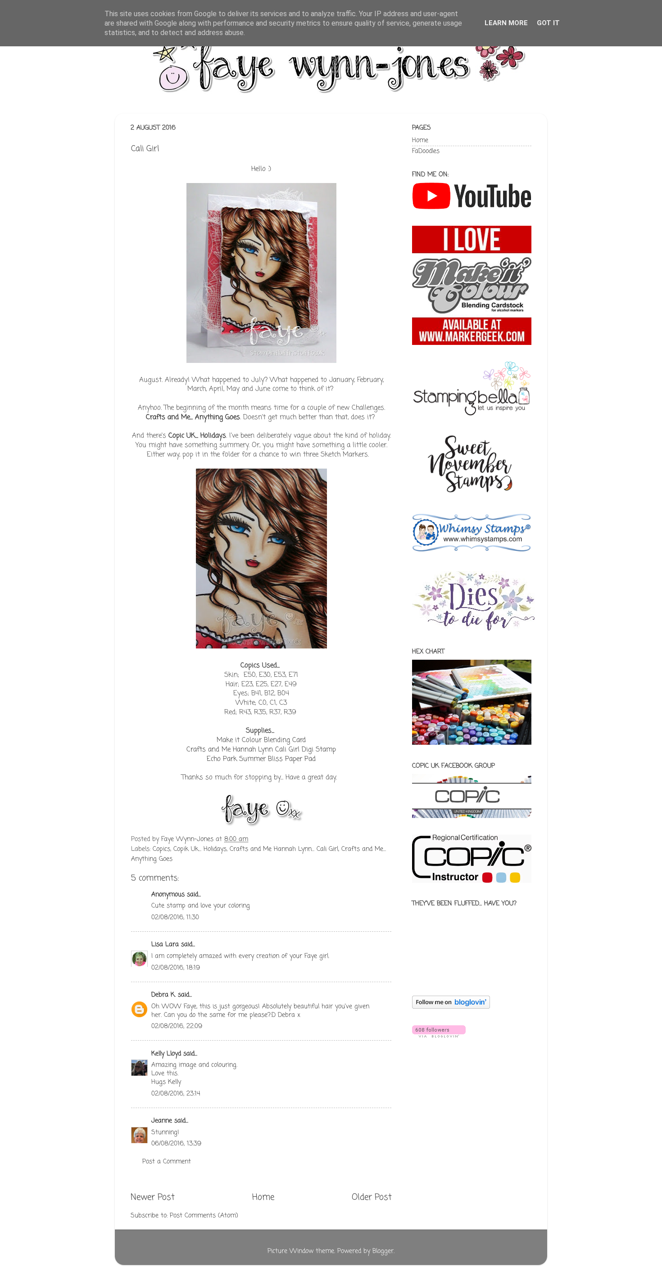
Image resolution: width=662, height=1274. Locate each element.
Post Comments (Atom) (204, 1215)
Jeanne (161, 1121)
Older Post (372, 1197)
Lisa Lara (165, 944)
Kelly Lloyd (166, 1054)
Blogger (383, 1251)
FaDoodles (426, 151)
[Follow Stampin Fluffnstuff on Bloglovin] (451, 1007)
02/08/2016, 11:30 (175, 917)
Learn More (506, 23)
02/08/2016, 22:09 (176, 1026)
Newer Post (153, 1197)
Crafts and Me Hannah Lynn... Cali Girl (284, 849)
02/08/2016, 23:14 (175, 1094)
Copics (161, 849)
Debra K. (163, 995)
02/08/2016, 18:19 (175, 968)
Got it (548, 23)
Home (263, 1197)
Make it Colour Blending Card (261, 740)
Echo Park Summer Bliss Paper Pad (261, 759)
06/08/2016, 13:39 (176, 1144)
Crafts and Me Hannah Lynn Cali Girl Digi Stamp (261, 750)
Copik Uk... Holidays (200, 849)
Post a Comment (166, 1162)
